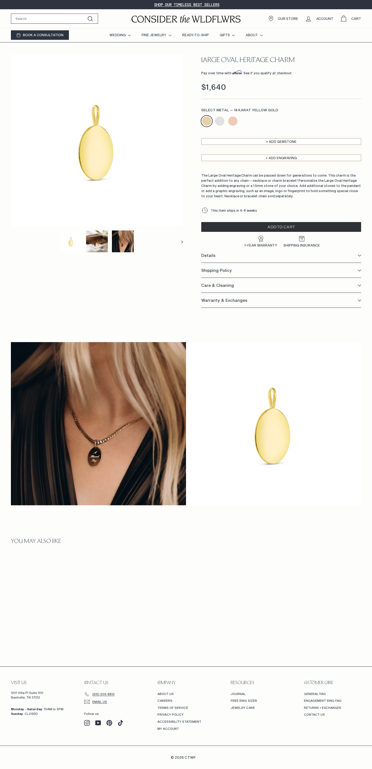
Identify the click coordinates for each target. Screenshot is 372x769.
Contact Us (314, 714)
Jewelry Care (243, 707)
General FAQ (315, 694)
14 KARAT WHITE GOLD (219, 121)
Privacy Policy (170, 714)
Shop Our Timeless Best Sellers (186, 4)
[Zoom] (97, 140)
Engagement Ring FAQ (322, 700)
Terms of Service (172, 707)
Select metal (239, 110)
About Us (165, 694)
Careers (164, 700)
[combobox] (54, 19)
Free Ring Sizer (244, 700)
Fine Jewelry (154, 35)
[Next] (179, 241)
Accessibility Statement (179, 721)
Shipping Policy (216, 270)
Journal (238, 694)
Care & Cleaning (217, 285)
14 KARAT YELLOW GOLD (206, 121)
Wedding (118, 35)
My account (168, 728)
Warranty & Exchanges (224, 300)
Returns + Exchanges (322, 707)
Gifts (225, 35)
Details (208, 255)
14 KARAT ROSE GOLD (232, 121)
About (252, 35)
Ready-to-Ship (195, 35)
